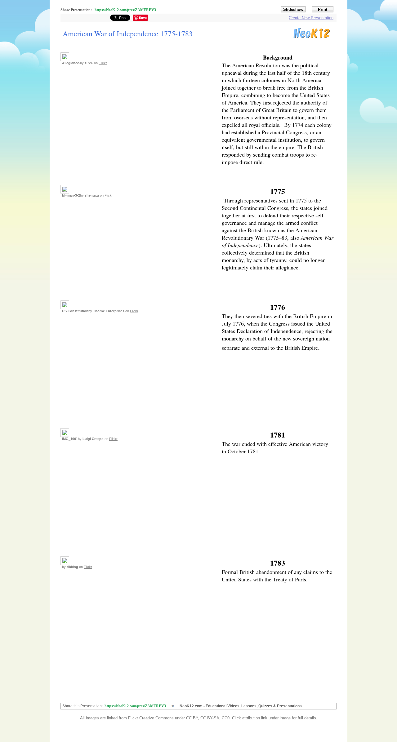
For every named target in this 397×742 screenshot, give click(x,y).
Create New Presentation (311, 18)
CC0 (226, 718)
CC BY (192, 718)
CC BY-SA (209, 718)
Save (143, 17)
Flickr (103, 63)
